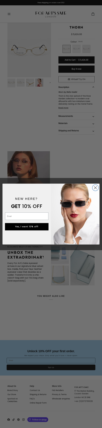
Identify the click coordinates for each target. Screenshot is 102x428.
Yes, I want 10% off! (26, 226)
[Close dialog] (95, 188)
